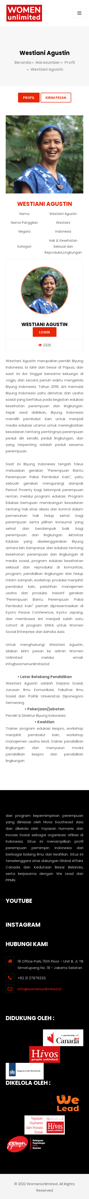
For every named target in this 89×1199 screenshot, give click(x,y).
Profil (29, 97)
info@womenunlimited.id (39, 988)
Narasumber (48, 62)
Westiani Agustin (44, 324)
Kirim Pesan (56, 97)
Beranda (22, 62)
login (44, 332)
